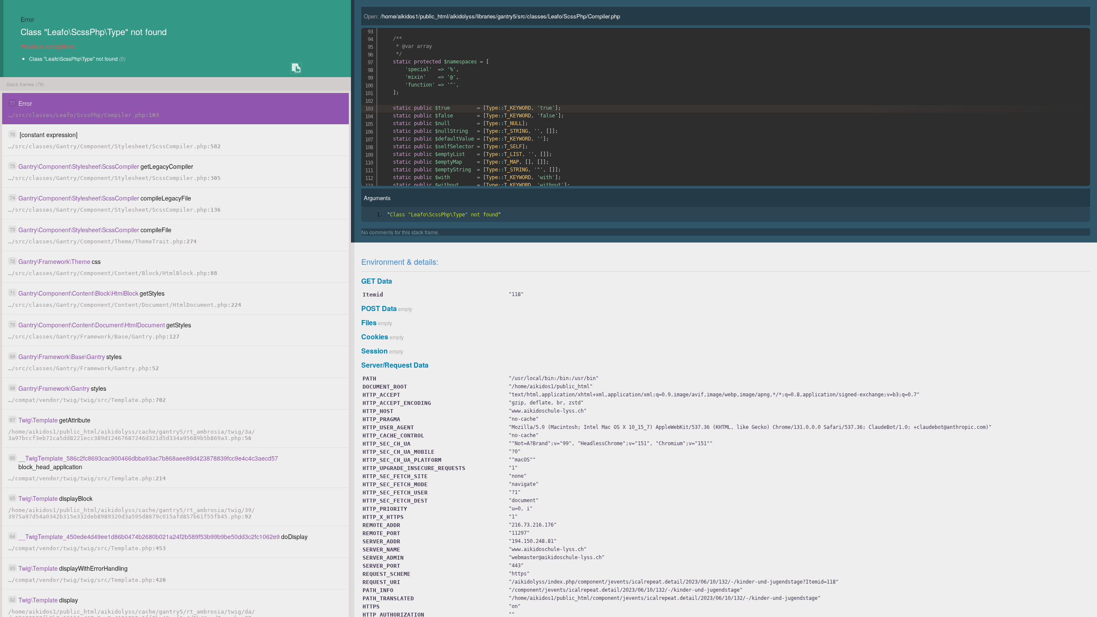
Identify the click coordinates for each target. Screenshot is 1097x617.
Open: (492, 16)
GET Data (376, 281)
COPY (296, 68)
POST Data (379, 308)
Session (374, 351)
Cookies (374, 336)
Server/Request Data (395, 365)
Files (369, 322)
